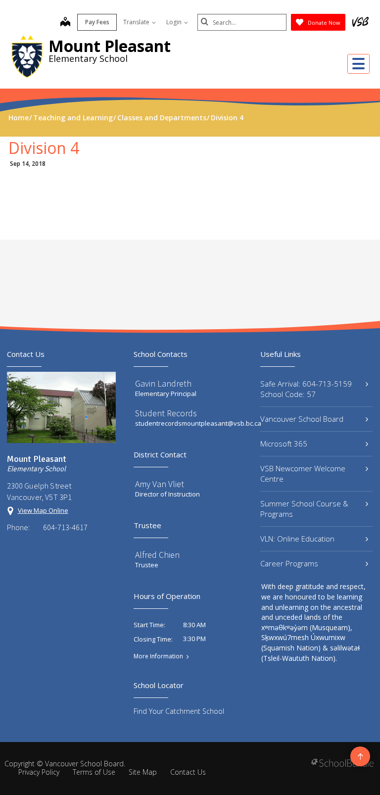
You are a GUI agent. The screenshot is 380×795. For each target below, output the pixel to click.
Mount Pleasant (109, 45)
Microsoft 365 (283, 443)
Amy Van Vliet (159, 484)
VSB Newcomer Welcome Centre (302, 473)
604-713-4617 (65, 527)
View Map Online (43, 510)
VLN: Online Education (297, 539)
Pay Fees (97, 22)
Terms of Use (94, 772)
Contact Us (188, 772)
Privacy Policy (38, 772)
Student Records (166, 413)
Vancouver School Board (301, 419)
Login (174, 22)
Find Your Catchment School (179, 711)
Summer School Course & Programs (304, 508)
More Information (158, 656)
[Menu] (358, 64)
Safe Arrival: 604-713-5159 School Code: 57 (306, 389)
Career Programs (289, 563)
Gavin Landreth (163, 383)
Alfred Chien (157, 554)
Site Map (143, 772)
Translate (137, 22)
